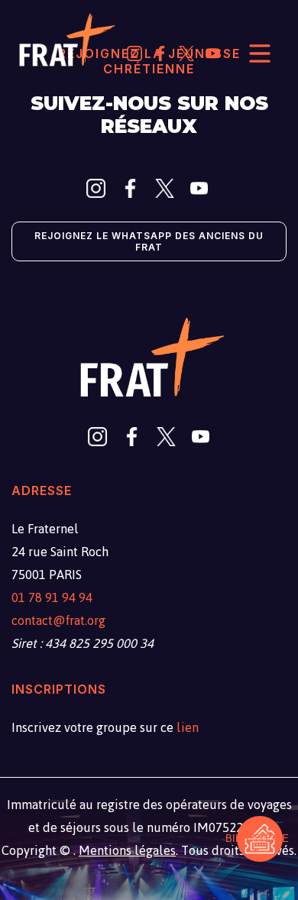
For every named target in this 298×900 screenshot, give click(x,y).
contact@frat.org (58, 620)
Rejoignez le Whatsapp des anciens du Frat (149, 241)
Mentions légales (127, 850)
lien (188, 727)
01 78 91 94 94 (51, 597)
